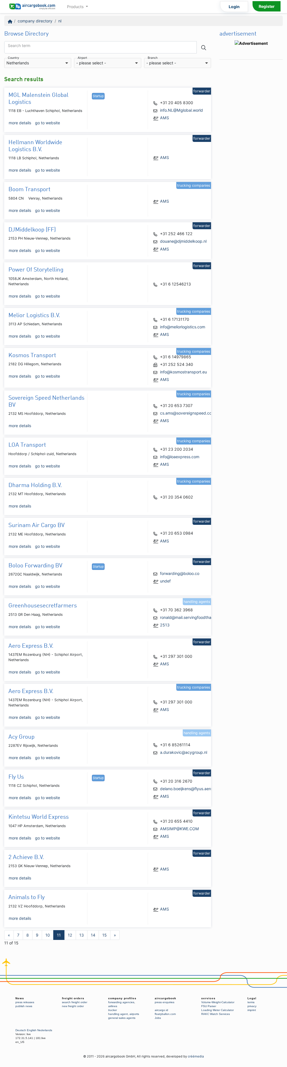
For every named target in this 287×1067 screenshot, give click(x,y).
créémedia (196, 1056)
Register (267, 6)
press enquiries (164, 1002)
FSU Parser (208, 1006)
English (31, 1030)
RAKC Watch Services (215, 1013)
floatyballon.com (165, 1013)
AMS (164, 117)
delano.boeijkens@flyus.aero (186, 788)
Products (76, 6)
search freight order (74, 1002)
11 (59, 935)
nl (59, 20)
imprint (251, 1010)
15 (104, 935)
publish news (23, 1006)
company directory (35, 20)
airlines (112, 1006)
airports (134, 1013)
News (19, 998)
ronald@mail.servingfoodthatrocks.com (196, 617)
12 (70, 935)
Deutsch (20, 1030)
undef (165, 581)
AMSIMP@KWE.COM (179, 828)
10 (47, 935)
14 (93, 935)
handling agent (118, 1013)
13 (81, 935)
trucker (112, 1010)
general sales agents (121, 1017)
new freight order (73, 1006)
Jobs (158, 1017)
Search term (19, 46)
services (208, 998)
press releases (24, 1002)
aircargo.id (161, 1010)
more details (20, 122)
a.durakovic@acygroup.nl (183, 752)
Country (13, 58)
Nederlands (44, 1030)
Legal (251, 998)
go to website (47, 122)
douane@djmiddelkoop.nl (183, 241)
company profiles (122, 998)
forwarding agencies (121, 1002)
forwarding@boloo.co (179, 573)
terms (250, 1002)
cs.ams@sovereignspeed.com (187, 413)
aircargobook (165, 998)
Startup (98, 96)
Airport (82, 58)
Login (234, 6)
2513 (165, 625)
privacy (251, 1006)
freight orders (73, 998)
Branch (153, 58)
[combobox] (37, 63)
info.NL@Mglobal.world (181, 110)
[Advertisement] (251, 146)
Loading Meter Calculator (217, 1010)
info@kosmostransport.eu (183, 371)
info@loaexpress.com (179, 456)
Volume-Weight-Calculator (217, 1002)
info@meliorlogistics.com (182, 326)
